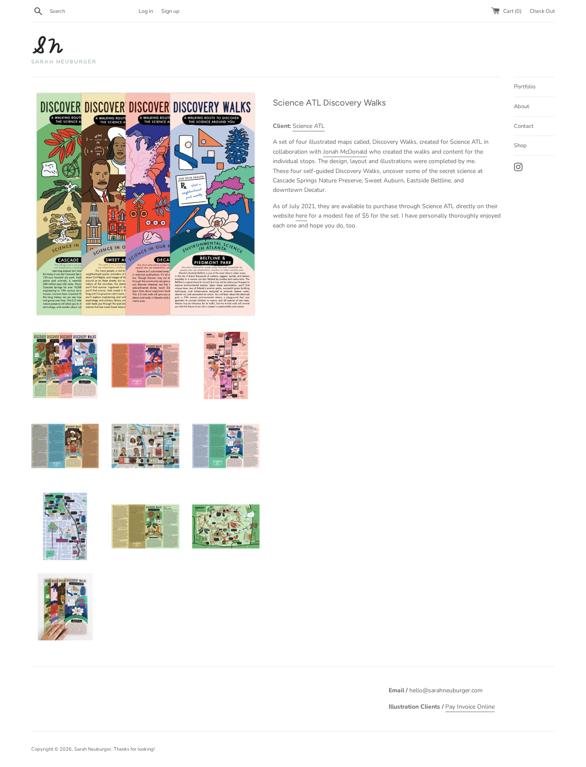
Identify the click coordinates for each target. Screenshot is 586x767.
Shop (520, 145)
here (301, 216)
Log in (146, 11)
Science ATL (309, 126)
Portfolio (524, 87)
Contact (524, 126)
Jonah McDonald (345, 152)
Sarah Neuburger (92, 749)
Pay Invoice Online (470, 707)
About (521, 106)
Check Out (542, 11)
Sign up (170, 11)
